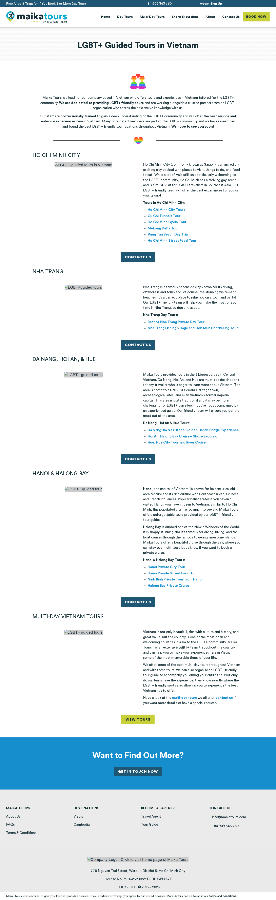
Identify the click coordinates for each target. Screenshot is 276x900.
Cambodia (82, 824)
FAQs (10, 824)
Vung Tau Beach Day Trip (168, 234)
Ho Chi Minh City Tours (166, 209)
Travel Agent (151, 816)
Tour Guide (149, 824)
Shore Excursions (185, 16)
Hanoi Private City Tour (166, 567)
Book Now (256, 16)
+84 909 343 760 (158, 3)
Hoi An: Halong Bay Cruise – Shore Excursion (183, 436)
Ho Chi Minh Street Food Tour (172, 240)
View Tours (137, 719)
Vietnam (80, 816)
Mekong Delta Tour (163, 228)
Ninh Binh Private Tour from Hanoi (175, 579)
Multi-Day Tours (152, 16)
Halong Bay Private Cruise (168, 585)
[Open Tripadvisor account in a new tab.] (268, 3)
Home (105, 16)
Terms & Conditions (21, 833)
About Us (13, 816)
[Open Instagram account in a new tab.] (257, 3)
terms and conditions (222, 896)
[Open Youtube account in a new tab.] (262, 3)
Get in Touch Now (138, 771)
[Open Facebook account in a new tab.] (251, 3)
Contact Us (231, 16)
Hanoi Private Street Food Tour (173, 573)
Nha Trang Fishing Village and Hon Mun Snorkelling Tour (193, 328)
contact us (224, 697)
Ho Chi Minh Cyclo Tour (167, 222)
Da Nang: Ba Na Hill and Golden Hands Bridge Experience (193, 430)
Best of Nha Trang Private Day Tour (176, 322)
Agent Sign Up (211, 3)
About (210, 16)
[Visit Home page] (36, 17)
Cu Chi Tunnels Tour (164, 216)
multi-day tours (184, 697)
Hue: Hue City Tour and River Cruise (177, 442)
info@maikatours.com (228, 817)
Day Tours (125, 16)
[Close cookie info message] (270, 896)
